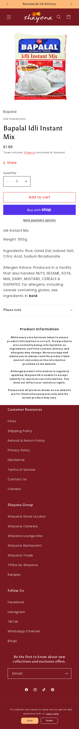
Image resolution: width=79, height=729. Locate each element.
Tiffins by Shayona (23, 565)
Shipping (29, 152)
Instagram (16, 612)
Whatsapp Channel (24, 631)
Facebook (16, 602)
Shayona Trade (20, 555)
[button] (9, 17)
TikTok (13, 621)
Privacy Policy (19, 450)
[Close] (75, 709)
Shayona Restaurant (25, 545)
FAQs (12, 421)
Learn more (52, 713)
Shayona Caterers (23, 526)
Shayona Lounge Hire (25, 536)
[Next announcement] (71, 4)
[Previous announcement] (7, 4)
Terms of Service (21, 469)
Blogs (12, 641)
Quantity (9, 173)
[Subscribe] (66, 673)
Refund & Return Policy (26, 440)
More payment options (39, 220)
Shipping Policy (20, 431)
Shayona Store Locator (27, 516)
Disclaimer (16, 460)
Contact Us (17, 479)
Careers (14, 489)
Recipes (14, 574)
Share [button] (11, 162)
